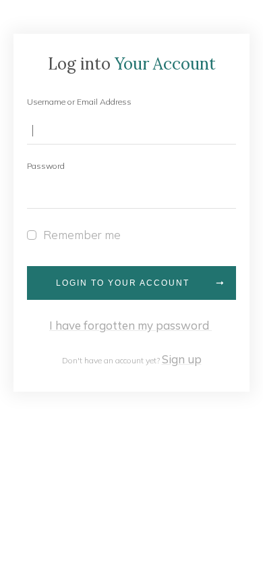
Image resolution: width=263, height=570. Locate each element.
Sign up (182, 359)
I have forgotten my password (130, 325)
